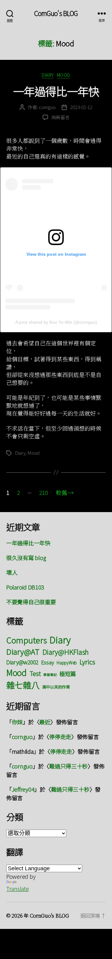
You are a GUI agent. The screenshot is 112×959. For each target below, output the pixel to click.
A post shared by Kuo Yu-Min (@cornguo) (56, 322)
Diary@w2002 (22, 662)
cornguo (47, 107)
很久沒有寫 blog (26, 557)
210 (43, 492)
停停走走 (60, 736)
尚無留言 (60, 117)
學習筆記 (50, 674)
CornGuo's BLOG (56, 13)
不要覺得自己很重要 (31, 602)
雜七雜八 (23, 685)
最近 (44, 722)
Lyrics (87, 661)
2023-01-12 (81, 107)
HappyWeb (67, 662)
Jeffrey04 (23, 789)
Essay (47, 662)
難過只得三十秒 (68, 766)
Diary (48, 75)
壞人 (11, 572)
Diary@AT (23, 651)
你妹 (17, 722)
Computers (26, 640)
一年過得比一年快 (56, 91)
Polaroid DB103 (25, 587)
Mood (63, 75)
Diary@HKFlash (65, 652)
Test (35, 673)
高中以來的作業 (56, 687)
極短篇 (67, 673)
